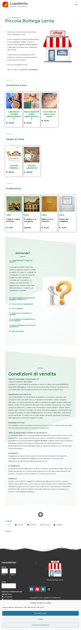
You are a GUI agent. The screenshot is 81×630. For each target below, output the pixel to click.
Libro (8, 215)
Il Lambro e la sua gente (30, 220)
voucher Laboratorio (31, 166)
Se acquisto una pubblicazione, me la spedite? (22, 319)
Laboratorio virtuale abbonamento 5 (14, 115)
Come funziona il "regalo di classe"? (20, 261)
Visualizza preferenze (40, 625)
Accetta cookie (40, 613)
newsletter (8, 597)
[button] (22, 261)
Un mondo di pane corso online (49, 114)
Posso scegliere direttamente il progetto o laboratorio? (22, 298)
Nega (40, 619)
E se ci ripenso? (17, 308)
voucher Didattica (14, 166)
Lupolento (19, 3)
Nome (4, 567)
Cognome (12, 576)
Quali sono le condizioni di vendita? (20, 313)
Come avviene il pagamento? (23, 304)
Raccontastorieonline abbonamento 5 (31, 115)
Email (4, 582)
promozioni (8, 599)
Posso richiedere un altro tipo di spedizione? (22, 326)
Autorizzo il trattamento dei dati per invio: (12, 593)
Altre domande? (18, 331)
